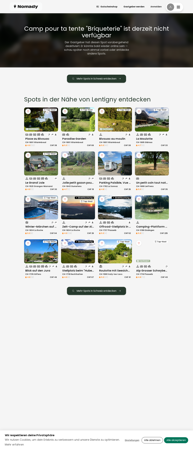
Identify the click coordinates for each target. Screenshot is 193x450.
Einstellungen (132, 440)
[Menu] (174, 7)
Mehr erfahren (14, 444)
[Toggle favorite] (28, 111)
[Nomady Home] (26, 7)
